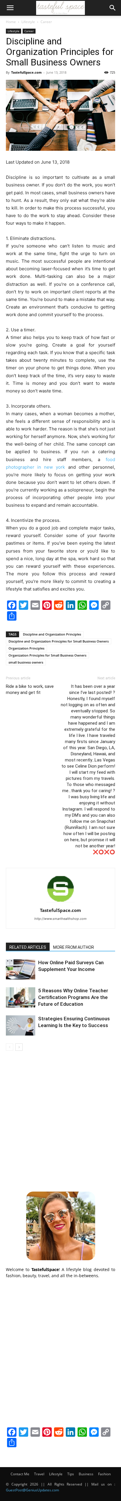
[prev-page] (9, 1047)
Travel (39, 1473)
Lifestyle (28, 21)
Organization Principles (26, 648)
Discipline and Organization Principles (52, 634)
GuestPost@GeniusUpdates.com (32, 1490)
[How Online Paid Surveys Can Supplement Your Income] (20, 969)
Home (11, 21)
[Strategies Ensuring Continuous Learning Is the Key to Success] (20, 1025)
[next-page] (19, 1047)
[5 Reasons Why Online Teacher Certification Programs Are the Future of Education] (20, 997)
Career (46, 21)
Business (86, 1473)
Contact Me (20, 1473)
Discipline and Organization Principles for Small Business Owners (59, 641)
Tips (70, 1473)
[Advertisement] (60, 1120)
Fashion (104, 1473)
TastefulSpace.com (26, 72)
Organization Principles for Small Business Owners (47, 655)
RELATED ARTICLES (27, 947)
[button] (10, 8)
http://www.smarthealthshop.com (60, 919)
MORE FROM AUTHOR (73, 947)
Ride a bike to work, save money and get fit (30, 689)
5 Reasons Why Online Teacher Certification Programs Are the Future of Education (73, 997)
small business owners (26, 662)
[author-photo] (60, 902)
